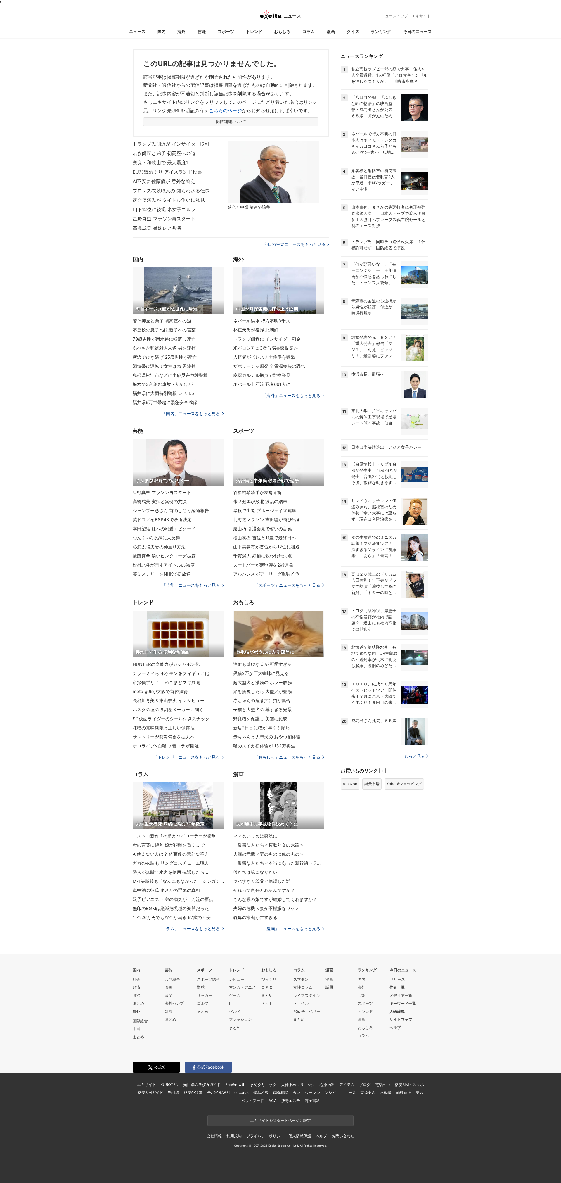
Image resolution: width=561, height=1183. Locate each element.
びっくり (268, 979)
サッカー (204, 995)
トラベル (301, 1003)
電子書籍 (312, 1100)
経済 (136, 987)
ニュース (137, 31)
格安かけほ (193, 1092)
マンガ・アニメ (242, 987)
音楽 (168, 995)
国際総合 (140, 1020)
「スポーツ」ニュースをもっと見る (287, 585)
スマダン (301, 979)
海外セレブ (174, 1003)
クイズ (353, 31)
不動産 (386, 1092)
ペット (267, 1003)
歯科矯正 (403, 1092)
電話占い (382, 1084)
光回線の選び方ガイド (202, 1084)
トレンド (254, 31)
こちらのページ (225, 110)
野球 (201, 987)
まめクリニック (263, 1084)
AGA (273, 1100)
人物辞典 (397, 1011)
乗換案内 (367, 1092)
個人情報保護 (299, 1136)
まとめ (138, 1003)
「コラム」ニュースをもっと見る (189, 928)
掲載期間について (231, 121)
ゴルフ (202, 1003)
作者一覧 (397, 987)
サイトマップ (400, 1019)
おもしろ (282, 31)
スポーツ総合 (208, 979)
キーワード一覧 (402, 1003)
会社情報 (214, 1136)
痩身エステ (290, 1100)
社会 (136, 979)
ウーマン (312, 1092)
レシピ (330, 1092)
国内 (161, 31)
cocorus (241, 1092)
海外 (181, 31)
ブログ (364, 1084)
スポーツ (226, 31)
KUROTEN (169, 1084)
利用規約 (233, 1136)
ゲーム (234, 995)
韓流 (168, 1011)
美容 (419, 1092)
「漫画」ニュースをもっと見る (291, 928)
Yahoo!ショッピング (404, 783)
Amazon (350, 783)
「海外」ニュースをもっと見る (291, 395)
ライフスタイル (306, 995)
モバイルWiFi (218, 1092)
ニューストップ (394, 15)
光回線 (173, 1092)
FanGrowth (235, 1084)
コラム (308, 31)
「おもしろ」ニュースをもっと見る (287, 756)
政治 (136, 995)
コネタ (267, 987)
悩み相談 (260, 1092)
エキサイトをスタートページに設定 (280, 1120)
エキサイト (421, 15)
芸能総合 (172, 979)
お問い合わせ (343, 1136)
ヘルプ (395, 1027)
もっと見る (414, 756)
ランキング (381, 31)
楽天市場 (372, 783)
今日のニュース (417, 31)
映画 (168, 987)
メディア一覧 (400, 995)
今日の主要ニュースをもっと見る (294, 244)
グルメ (234, 1011)
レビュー (236, 979)
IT (230, 1003)
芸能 (202, 31)
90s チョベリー (306, 1011)
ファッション (240, 1019)
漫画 (331, 31)
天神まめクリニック (298, 1084)
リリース (397, 979)
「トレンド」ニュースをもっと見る (187, 756)
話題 (329, 987)
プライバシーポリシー (265, 1136)
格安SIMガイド (150, 1092)
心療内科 (327, 1084)
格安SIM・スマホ (409, 1084)
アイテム (346, 1084)
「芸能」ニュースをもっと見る (191, 585)
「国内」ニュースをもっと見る (191, 413)
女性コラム (302, 987)
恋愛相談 (280, 1092)
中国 (136, 1028)
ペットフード (252, 1100)
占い (296, 1092)
